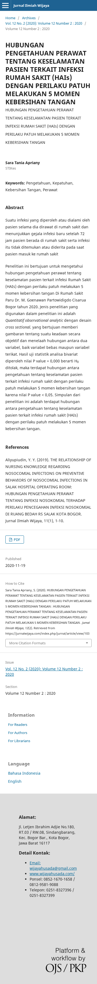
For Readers (17, 724)
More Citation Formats (27, 643)
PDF (16, 539)
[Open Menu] (5, 5)
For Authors (17, 732)
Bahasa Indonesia (24, 773)
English (15, 781)
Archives (29, 17)
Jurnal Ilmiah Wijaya (31, 5)
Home (10, 17)
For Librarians (19, 740)
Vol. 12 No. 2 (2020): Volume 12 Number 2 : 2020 (43, 23)
